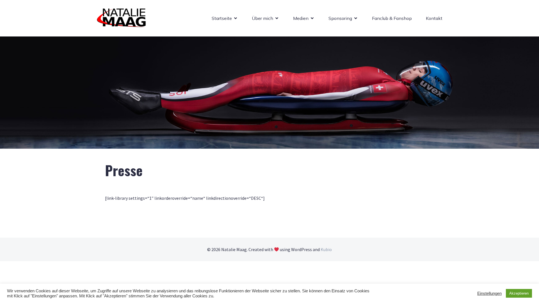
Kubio (326, 249)
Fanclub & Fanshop (392, 18)
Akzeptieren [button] (519, 293)
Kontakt (434, 18)
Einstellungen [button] (489, 293)
